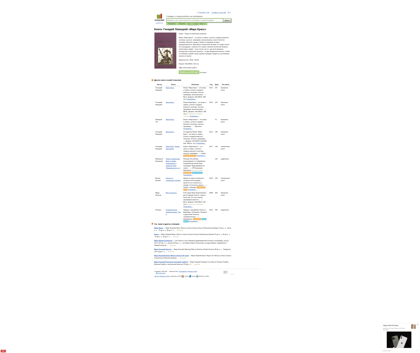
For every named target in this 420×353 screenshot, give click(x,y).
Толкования (171, 24)
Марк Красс (170, 88)
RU (229, 12)
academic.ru (159, 23)
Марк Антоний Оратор (162, 249)
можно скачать (197, 173)
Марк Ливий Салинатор (163, 240)
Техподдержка (183, 271)
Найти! (227, 20)
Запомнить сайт (204, 12)
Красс (156, 234)
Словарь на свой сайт (219, 12)
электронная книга (190, 156)
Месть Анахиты (171, 193)
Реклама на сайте (192, 271)
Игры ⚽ (202, 24)
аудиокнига (187, 173)
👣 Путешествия (160, 273)
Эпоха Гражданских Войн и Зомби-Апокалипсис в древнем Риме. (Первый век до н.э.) (173, 163)
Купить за (189, 72)
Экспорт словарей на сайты (162, 276)
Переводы (182, 24)
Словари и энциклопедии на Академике (184, 16)
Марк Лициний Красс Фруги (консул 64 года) (171, 255)
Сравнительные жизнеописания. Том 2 (173, 212)
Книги (192, 24)
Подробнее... (191, 99)
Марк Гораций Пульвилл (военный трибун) (171, 262)
